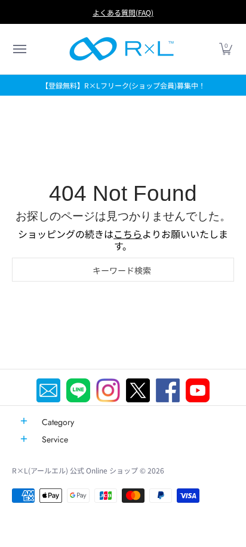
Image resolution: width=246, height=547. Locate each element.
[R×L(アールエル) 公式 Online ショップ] (122, 49)
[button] (19, 49)
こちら (127, 234)
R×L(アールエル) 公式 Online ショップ (75, 470)
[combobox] (123, 270)
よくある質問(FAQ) (123, 12)
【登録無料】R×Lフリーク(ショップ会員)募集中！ (123, 85)
